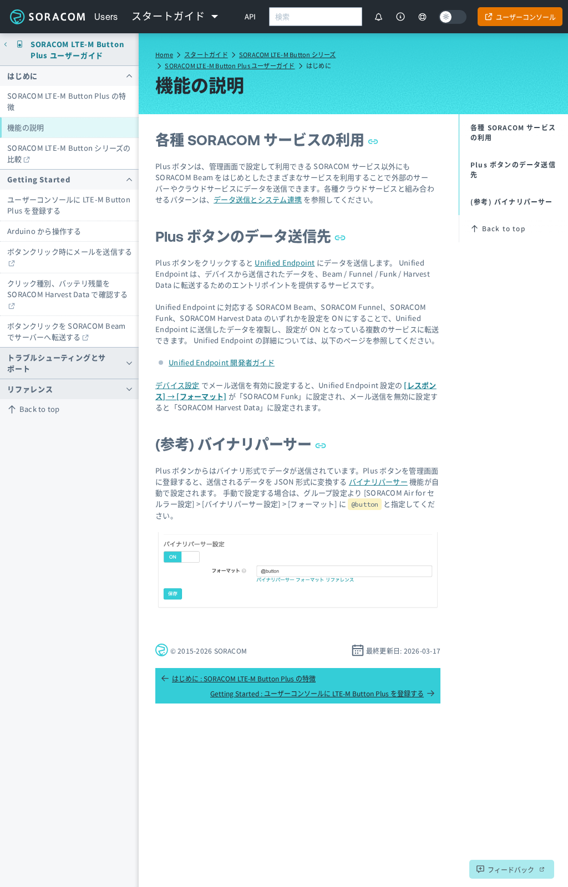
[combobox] (315, 16)
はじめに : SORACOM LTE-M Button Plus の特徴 (244, 678)
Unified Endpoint (285, 262)
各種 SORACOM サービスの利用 (261, 140)
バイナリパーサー (378, 481)
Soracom (47, 17)
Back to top (39, 409)
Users (106, 16)
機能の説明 (25, 127)
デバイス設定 (177, 385)
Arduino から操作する (44, 231)
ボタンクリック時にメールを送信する (69, 251)
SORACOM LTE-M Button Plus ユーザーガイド (230, 65)
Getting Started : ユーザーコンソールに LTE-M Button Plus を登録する (317, 693)
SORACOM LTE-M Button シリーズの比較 (69, 153)
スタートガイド (206, 54)
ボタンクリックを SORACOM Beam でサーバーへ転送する (66, 331)
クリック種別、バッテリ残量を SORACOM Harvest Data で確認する (67, 288)
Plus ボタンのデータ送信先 (244, 236)
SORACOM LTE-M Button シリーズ (287, 54)
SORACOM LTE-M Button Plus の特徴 (66, 101)
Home (164, 54)
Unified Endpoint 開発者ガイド (222, 362)
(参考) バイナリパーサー (235, 444)
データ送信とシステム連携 (258, 199)
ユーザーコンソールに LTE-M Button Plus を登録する (68, 205)
